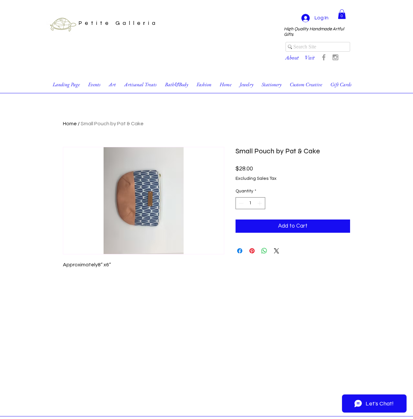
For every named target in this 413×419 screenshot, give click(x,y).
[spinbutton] (250, 203)
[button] (342, 14)
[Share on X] (276, 251)
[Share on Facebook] (240, 251)
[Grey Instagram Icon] (335, 57)
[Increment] (260, 203)
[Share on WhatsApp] (264, 251)
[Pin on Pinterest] (252, 251)
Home (70, 123)
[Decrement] (241, 203)
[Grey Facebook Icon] (324, 57)
